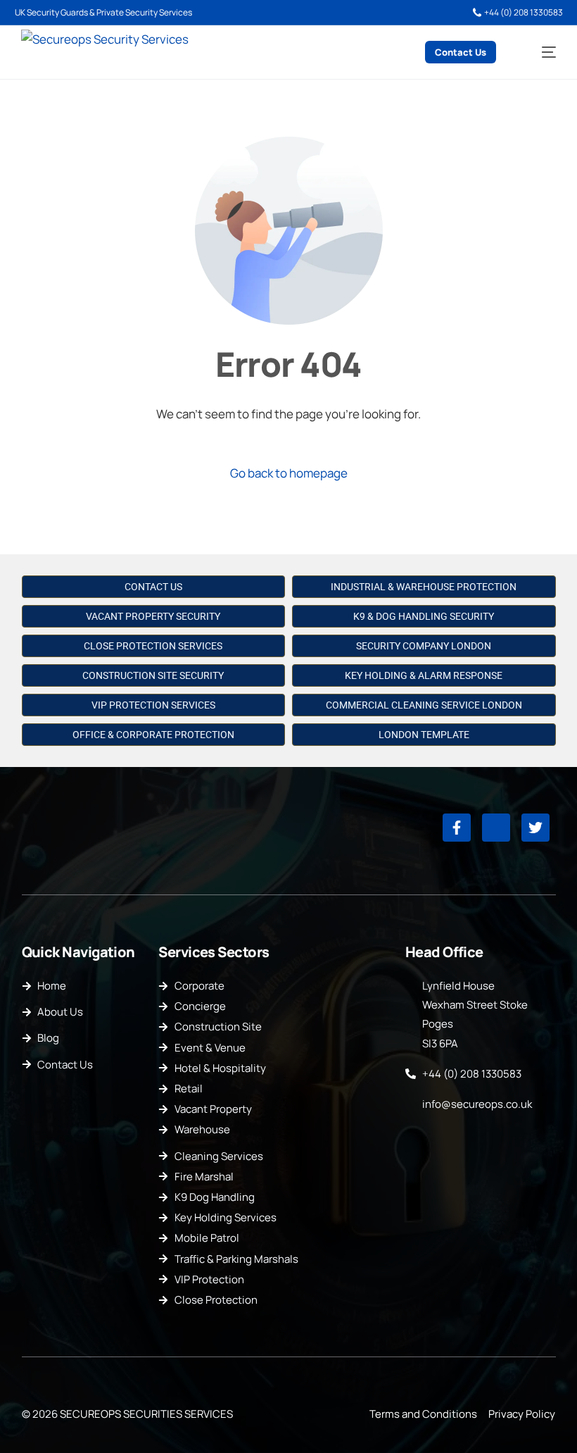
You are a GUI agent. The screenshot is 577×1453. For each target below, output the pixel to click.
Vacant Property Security (153, 616)
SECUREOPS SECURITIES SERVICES (146, 1414)
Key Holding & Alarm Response (423, 675)
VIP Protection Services (153, 705)
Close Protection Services (153, 645)
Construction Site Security (153, 675)
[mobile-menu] (539, 52)
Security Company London (423, 645)
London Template (424, 734)
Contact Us (153, 586)
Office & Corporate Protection (153, 734)
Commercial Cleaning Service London (424, 705)
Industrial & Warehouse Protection (423, 586)
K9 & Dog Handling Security (423, 616)
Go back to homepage (289, 473)
